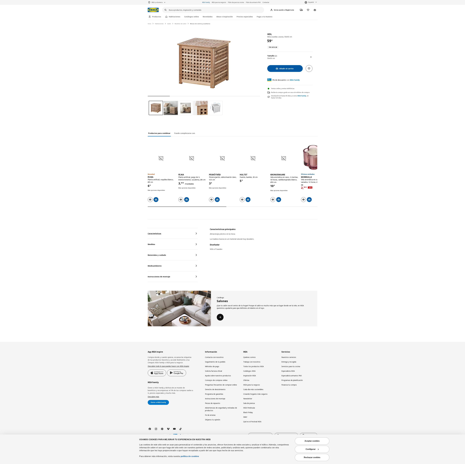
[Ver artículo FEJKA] (162, 157)
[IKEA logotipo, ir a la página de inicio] (153, 10)
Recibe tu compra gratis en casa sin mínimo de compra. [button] (290, 92)
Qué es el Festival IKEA (252, 421)
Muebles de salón (180, 24)
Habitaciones (159, 24)
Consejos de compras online (216, 380)
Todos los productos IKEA (253, 366)
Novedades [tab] (208, 16)
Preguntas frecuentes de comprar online (221, 385)
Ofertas (246, 380)
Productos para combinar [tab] (159, 133)
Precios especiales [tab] (245, 16)
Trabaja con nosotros (251, 362)
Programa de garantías (214, 394)
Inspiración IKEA (249, 375)
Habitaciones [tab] (174, 16)
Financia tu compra (289, 385)
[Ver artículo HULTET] (254, 157)
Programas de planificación (292, 380)
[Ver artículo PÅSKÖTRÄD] (223, 157)
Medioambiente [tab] (155, 266)
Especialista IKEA (288, 371)
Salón (169, 24)
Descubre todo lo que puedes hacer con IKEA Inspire (168, 366)
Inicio (149, 24)
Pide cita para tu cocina (236, 2)
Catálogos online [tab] (191, 16)
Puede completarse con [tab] (184, 133)
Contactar (266, 2)
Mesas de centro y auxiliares (200, 24)
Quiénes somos (249, 357)
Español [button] (311, 2)
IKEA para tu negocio (219, 2)
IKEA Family (206, 2)
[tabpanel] (263, 240)
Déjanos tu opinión (212, 419)
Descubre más (153, 397)
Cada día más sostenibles (253, 389)
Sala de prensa (249, 403)
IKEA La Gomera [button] (157, 2)
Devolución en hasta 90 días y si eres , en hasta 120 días (290, 97)
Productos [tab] (156, 16)
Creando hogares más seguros (255, 394)
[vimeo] (168, 429)
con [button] (286, 80)
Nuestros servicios (288, 357)
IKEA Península (249, 408)
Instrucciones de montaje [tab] (159, 276)
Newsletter (247, 398)
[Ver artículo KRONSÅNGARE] (284, 157)
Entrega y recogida (288, 362)
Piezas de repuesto (212, 403)
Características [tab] (154, 233)
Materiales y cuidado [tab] (157, 255)
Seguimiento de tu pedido (215, 362)
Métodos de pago (212, 366)
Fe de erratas (210, 415)
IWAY (245, 417)
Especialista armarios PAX (291, 375)
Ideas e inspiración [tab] (224, 16)
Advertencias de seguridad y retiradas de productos (221, 409)
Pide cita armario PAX (253, 2)
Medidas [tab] (151, 244)
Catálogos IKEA (249, 371)
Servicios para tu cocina (290, 366)
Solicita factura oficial (213, 371)
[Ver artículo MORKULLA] (315, 157)
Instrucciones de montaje (215, 398)
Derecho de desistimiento (215, 389)
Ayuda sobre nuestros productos (218, 375)
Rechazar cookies (312, 457)
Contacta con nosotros (214, 357)
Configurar (311, 449)
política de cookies (190, 456)
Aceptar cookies (312, 441)
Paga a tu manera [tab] (264, 16)
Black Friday (248, 412)
